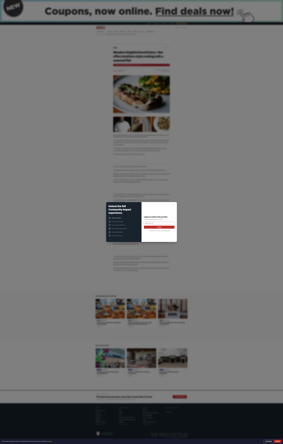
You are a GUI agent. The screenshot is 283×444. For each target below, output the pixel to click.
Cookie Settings (268, 441)
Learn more (49, 441)
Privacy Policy (167, 230)
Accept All (277, 441)
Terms (163, 230)
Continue (159, 227)
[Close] (173, 205)
